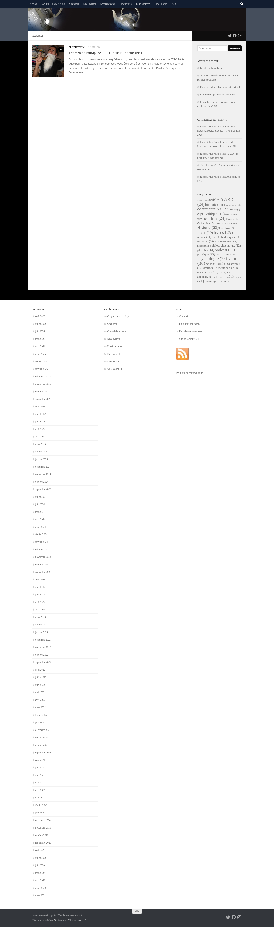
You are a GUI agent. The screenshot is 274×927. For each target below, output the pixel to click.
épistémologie (212, 281)
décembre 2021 (43, 730)
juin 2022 (40, 684)
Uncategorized (114, 369)
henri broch (230, 223)
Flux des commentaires (190, 331)
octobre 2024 (41, 481)
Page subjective (144, 4)
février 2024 (41, 534)
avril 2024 (40, 519)
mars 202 (39, 895)
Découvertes (89, 4)
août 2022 (40, 669)
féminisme (207, 223)
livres (223, 232)
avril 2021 (40, 790)
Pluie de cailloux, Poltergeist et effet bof (220, 87)
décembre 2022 (43, 639)
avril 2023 (40, 609)
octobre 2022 (41, 654)
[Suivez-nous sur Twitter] (230, 36)
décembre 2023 (43, 549)
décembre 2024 (43, 466)
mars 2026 (40, 354)
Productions (126, 4)
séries (211, 272)
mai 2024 (40, 512)
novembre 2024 (43, 474)
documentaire (232, 205)
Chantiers (74, 4)
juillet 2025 (40, 414)
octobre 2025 (41, 391)
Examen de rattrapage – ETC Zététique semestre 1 (106, 53)
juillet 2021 (40, 767)
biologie (214, 205)
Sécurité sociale (227, 267)
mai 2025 (40, 429)
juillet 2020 (40, 857)
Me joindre (161, 4)
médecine (205, 241)
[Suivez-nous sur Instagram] (240, 36)
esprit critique (211, 214)
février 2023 (41, 624)
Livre (205, 232)
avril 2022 (40, 700)
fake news (231, 214)
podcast (225, 250)
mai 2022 (40, 692)
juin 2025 (40, 421)
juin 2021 (40, 775)
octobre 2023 (41, 564)
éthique (225, 282)
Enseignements (107, 4)
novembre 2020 (43, 827)
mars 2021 (40, 797)
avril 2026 (40, 346)
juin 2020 (40, 865)
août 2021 (40, 760)
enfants (235, 209)
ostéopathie (230, 241)
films (217, 218)
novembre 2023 (43, 557)
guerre (219, 223)
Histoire (208, 227)
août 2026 (40, 316)
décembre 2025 (43, 376)
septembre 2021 (43, 752)
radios (210, 263)
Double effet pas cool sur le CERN (217, 94)
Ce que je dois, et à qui (53, 4)
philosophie (204, 246)
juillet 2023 (40, 587)
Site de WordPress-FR (190, 339)
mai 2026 (40, 339)
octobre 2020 (41, 835)
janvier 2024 (41, 541)
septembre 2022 (43, 662)
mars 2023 (40, 617)
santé (223, 264)
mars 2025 (40, 444)
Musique (231, 237)
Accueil (34, 4)
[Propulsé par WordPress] (55, 920)
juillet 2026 (40, 323)
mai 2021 (40, 782)
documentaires (213, 209)
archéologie (203, 200)
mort (217, 237)
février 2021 (41, 805)
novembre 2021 (43, 737)
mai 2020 (40, 873)
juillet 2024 (40, 496)
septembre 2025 (43, 399)
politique (206, 254)
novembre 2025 (43, 384)
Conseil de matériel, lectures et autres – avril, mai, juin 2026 (218, 130)
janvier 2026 (41, 369)
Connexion (184, 316)
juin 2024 (40, 504)
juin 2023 (40, 594)
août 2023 (40, 579)
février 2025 (41, 451)
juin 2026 (40, 331)
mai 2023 (40, 602)
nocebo (219, 241)
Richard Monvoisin (209, 126)
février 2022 (41, 715)
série (200, 272)
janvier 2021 (41, 812)
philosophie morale (226, 245)
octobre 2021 (41, 745)
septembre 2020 (43, 842)
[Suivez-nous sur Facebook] (235, 36)
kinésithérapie (226, 228)
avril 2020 (40, 880)
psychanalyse (226, 254)
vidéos (221, 277)
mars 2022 (40, 707)
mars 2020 (40, 888)
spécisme (209, 267)
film (202, 218)
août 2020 (40, 850)
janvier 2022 (41, 722)
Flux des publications (189, 323)
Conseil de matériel (116, 331)
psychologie (212, 258)
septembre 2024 (43, 489)
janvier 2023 (41, 632)
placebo (205, 250)
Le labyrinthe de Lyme (211, 68)
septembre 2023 (43, 572)
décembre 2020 (43, 820)
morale (204, 237)
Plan (173, 4)
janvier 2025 (41, 459)
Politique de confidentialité (189, 372)
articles (218, 200)
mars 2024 (40, 527)
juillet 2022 (40, 677)
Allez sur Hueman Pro (78, 920)
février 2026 (41, 361)
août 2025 (40, 406)
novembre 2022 (43, 647)
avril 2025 (40, 436)
